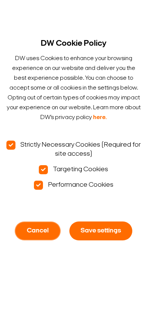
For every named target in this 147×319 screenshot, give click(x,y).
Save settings (101, 231)
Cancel (38, 231)
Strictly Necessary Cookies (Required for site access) (80, 149)
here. (100, 118)
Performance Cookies (80, 185)
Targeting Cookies (80, 169)
